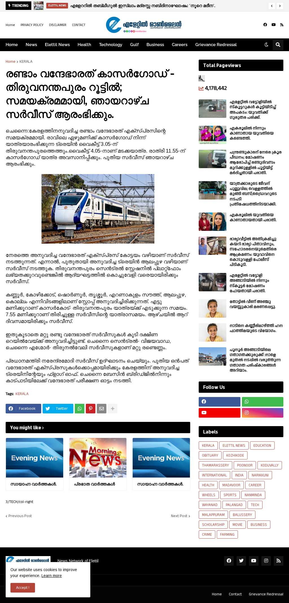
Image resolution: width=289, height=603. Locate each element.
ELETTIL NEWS (234, 445)
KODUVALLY (270, 465)
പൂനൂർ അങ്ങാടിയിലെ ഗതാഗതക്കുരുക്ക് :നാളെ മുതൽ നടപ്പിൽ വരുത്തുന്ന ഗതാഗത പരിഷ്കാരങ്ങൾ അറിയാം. (255, 360)
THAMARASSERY (215, 465)
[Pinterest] (90, 408)
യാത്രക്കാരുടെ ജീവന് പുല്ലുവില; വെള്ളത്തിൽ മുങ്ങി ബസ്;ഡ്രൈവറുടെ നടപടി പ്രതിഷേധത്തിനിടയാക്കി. (253, 194)
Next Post (179, 516)
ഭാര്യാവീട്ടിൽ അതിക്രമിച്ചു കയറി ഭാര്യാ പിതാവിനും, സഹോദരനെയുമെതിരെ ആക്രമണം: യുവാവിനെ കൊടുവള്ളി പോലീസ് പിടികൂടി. (253, 252)
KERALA (25, 62)
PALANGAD (234, 504)
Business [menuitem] (155, 44)
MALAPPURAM (213, 514)
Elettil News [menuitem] (57, 44)
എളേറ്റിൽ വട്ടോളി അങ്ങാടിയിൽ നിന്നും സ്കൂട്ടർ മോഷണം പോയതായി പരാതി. (249, 283)
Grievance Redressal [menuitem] (216, 44)
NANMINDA (253, 495)
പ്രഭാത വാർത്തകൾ (94, 484)
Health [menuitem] (84, 44)
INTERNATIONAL (214, 475)
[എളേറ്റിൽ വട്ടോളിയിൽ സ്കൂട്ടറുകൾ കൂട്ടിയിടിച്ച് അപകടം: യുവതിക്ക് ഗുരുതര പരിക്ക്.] (212, 108)
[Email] (101, 408)
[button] (271, 6)
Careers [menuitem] (179, 44)
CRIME (207, 534)
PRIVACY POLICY (32, 25)
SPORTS (230, 495)
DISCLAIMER (57, 25)
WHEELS (208, 495)
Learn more (51, 575)
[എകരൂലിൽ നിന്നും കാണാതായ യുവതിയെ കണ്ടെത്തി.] (212, 135)
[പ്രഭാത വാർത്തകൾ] (98, 458)
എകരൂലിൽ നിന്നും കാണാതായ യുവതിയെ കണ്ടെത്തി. (252, 133)
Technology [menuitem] (110, 44)
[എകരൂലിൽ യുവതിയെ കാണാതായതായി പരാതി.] (212, 221)
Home (10, 25)
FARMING (227, 534)
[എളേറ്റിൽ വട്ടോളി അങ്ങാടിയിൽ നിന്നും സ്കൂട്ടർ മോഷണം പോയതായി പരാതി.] (212, 282)
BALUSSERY (242, 514)
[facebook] (265, 25)
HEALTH (208, 485)
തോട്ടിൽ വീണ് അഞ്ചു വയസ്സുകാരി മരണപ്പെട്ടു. (253, 304)
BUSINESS (259, 524)
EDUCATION (262, 445)
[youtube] (274, 25)
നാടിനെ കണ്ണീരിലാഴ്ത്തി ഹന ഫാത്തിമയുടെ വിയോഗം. (256, 328)
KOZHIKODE (235, 455)
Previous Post (20, 516)
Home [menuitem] (12, 44)
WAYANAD (210, 504)
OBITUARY (210, 455)
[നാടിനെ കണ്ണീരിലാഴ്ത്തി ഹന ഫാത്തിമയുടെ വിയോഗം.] (212, 332)
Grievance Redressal (266, 594)
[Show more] (112, 408)
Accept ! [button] (22, 588)
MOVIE (237, 524)
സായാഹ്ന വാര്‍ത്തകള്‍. (33, 484)
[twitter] (241, 561)
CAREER (255, 485)
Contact (235, 594)
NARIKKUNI (260, 475)
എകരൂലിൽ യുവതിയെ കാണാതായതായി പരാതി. (253, 217)
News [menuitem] (31, 44)
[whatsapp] (263, 402)
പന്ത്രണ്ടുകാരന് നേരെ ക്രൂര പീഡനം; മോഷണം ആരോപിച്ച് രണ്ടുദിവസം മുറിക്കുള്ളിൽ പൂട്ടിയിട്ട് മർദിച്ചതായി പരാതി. (256, 162)
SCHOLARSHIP (213, 524)
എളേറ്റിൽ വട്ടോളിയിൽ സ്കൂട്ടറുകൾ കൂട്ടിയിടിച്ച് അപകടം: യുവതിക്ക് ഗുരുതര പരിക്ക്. (253, 109)
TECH (255, 504)
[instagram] (263, 413)
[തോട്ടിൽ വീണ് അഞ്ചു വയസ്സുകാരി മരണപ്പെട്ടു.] (212, 308)
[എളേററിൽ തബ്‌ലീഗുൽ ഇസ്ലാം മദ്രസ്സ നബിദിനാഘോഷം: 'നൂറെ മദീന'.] (38, 5)
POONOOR (245, 465)
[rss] (281, 25)
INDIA (239, 475)
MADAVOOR (231, 485)
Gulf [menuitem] (134, 44)
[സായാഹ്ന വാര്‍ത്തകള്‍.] (34, 458)
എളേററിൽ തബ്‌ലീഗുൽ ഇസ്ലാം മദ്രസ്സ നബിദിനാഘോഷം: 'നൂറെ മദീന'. (142, 5)
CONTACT (79, 25)
